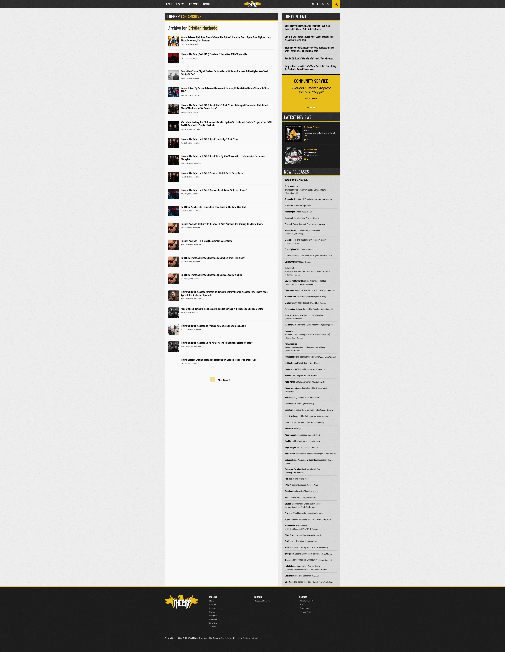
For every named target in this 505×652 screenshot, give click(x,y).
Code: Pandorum (292, 255)
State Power (290, 534)
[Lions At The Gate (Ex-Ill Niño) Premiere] (173, 58)
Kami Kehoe (290, 381)
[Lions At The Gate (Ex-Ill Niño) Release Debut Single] (173, 194)
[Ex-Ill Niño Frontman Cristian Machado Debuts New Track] (173, 262)
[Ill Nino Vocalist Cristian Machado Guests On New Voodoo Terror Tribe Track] (173, 363)
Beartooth (289, 217)
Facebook (213, 619)
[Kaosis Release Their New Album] (173, 41)
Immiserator (290, 356)
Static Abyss (290, 541)
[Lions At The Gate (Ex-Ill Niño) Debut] (173, 109)
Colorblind (289, 267)
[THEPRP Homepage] (252, 4)
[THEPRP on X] (322, 4)
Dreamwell (289, 290)
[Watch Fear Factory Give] (173, 126)
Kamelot (288, 375)
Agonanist (289, 199)
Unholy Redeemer (292, 566)
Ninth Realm (290, 453)
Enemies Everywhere (294, 296)
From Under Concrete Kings (296, 315)
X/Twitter (213, 623)
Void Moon (289, 581)
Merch (206, 4)
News (169, 4)
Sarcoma (289, 497)
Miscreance (290, 434)
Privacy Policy (306, 612)
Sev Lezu (288, 512)
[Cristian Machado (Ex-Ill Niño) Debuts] (173, 245)
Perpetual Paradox (293, 469)
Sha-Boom (289, 519)
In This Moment (291, 362)
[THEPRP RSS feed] (328, 4)
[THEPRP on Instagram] (312, 4)
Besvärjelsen (290, 230)
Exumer (288, 302)
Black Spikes (290, 249)
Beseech (288, 224)
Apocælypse (290, 211)
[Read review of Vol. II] (293, 133)
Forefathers (226, 638)
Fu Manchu (289, 324)
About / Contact (306, 601)
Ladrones (289, 403)
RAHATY (288, 484)
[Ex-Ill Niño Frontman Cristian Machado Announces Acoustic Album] (173, 279)
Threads (212, 626)
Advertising (304, 608)
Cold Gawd (289, 261)
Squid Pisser (290, 525)
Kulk (287, 397)
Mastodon (289, 422)
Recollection (290, 491)
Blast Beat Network (262, 601)
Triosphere (289, 553)
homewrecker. (291, 343)
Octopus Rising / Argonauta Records (300, 459)
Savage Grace (291, 503)
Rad (286, 478)
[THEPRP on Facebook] (317, 4)
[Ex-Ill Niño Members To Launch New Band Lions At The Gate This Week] (173, 211)
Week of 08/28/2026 (296, 180)
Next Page (223, 379)
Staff (302, 604)
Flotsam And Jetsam (293, 308)
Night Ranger (290, 447)
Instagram (213, 615)
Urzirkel (288, 575)
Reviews (180, 4)
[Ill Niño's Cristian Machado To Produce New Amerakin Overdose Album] (173, 329)
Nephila (288, 441)
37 (308, 140)
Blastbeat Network (250, 638)
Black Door (289, 239)
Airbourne (289, 205)
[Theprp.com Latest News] (181, 602)
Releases (194, 4)
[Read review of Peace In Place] (293, 155)
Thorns (288, 547)
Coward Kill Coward (293, 280)
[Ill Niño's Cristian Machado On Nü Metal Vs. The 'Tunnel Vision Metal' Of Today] (173, 346)
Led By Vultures (291, 416)
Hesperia (289, 330)
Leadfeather (290, 409)
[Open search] (336, 4)
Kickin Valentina (292, 387)
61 (308, 159)
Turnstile (289, 559)
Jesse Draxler (291, 369)
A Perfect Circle (291, 186)
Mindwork (289, 428)
